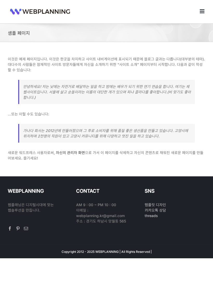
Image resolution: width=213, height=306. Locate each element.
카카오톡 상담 (155, 210)
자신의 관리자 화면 (70, 152)
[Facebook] (10, 228)
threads (151, 215)
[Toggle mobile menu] (202, 11)
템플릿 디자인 (155, 205)
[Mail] (26, 228)
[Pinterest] (18, 228)
